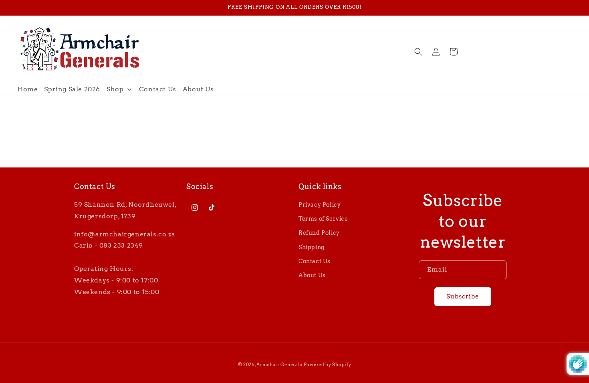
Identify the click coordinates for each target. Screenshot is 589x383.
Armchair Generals (279, 364)
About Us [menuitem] (198, 89)
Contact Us (315, 261)
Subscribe (462, 296)
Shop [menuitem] (115, 89)
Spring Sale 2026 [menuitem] (72, 89)
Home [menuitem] (27, 89)
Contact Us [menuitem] (157, 89)
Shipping (312, 247)
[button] (418, 51)
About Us (312, 275)
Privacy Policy (320, 205)
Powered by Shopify (327, 364)
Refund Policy (319, 233)
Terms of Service (323, 219)
